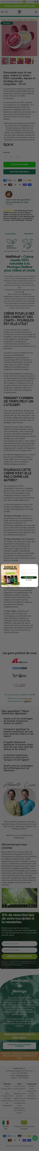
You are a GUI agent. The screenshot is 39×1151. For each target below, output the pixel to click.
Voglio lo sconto (28, 577)
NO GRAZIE (29, 580)
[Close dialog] (37, 565)
